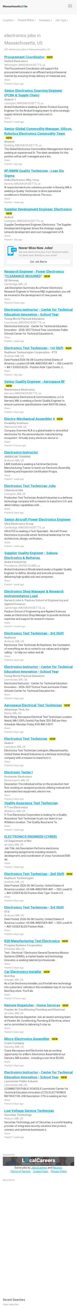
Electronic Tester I (18, 772)
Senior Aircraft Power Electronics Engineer (37, 519)
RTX (7, 911)
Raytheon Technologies (19, 878)
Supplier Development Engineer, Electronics (38, 209)
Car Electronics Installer (22, 972)
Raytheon (10, 637)
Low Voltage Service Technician (29, 1111)
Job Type (61, 20)
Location (8, 20)
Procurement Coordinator (24, 57)
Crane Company (14, 1043)
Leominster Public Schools (21, 1081)
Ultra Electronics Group (18, 523)
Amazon (9, 141)
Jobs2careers (39, 1167)
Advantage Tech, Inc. (17, 709)
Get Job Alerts (38, 261)
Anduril (8, 217)
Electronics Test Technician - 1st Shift (33, 348)
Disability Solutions (16, 423)
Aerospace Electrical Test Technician (33, 705)
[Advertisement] (31, 1237)
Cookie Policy (40, 1171)
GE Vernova (11, 280)
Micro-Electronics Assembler (27, 1039)
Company (45, 20)
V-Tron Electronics (16, 807)
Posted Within (26, 20)
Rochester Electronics (18, 776)
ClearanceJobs (13, 490)
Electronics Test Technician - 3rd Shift (34, 633)
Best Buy (9, 976)
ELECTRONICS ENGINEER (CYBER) (30, 837)
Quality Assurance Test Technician (31, 803)
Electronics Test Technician (25, 739)
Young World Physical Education (24, 318)
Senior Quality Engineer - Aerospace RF (34, 381)
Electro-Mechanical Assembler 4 (29, 419)
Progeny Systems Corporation (23, 945)
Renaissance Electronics (19, 389)
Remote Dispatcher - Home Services (32, 1005)
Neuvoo (57, 1167)
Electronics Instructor (21, 452)
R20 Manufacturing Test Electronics (32, 941)
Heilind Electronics (16, 61)
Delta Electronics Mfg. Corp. (21, 179)
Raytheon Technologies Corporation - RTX (30, 352)
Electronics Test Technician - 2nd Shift (34, 874)
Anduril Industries (15, 561)
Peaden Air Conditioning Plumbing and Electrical (34, 1009)
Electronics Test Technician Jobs (30, 486)
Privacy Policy (59, 1171)
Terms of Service (20, 1171)
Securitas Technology (18, 1114)
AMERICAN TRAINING (17, 456)
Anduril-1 (10, 99)
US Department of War (18, 840)
